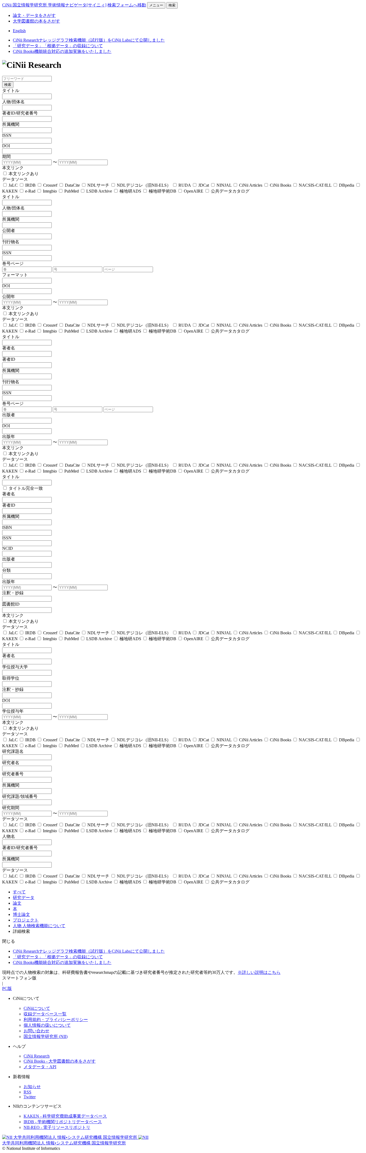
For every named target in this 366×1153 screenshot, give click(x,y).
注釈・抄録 (13, 593)
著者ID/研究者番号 (20, 113)
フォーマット (15, 274)
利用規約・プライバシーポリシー (56, 1019)
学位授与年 (13, 711)
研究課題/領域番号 (20, 796)
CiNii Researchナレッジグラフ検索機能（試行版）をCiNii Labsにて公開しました (89, 40)
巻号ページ (13, 263)
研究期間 (10, 807)
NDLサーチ (98, 185)
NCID (7, 548)
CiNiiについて (37, 1008)
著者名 (8, 348)
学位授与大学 (15, 667)
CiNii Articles (250, 185)
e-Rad (30, 191)
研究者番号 (13, 774)
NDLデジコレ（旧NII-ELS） (144, 185)
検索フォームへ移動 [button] (126, 5)
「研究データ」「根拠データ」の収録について (58, 45)
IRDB (30, 185)
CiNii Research (37, 1056)
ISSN (7, 135)
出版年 (8, 436)
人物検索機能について (44, 925)
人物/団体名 (13, 102)
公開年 (8, 296)
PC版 (7, 988)
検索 (172, 5)
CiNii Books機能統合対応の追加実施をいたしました (62, 51)
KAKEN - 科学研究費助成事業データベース (65, 1116)
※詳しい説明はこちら (259, 972)
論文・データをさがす (34, 15)
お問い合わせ (36, 1031)
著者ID (8, 359)
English (19, 30)
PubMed (71, 191)
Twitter (30, 1097)
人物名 (8, 836)
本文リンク (13, 167)
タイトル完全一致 (25, 488)
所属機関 (10, 124)
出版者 (8, 414)
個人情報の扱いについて (47, 1025)
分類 (6, 570)
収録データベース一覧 (45, 1014)
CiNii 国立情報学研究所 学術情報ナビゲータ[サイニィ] (54, 5)
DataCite (72, 185)
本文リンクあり (23, 173)
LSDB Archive (99, 191)
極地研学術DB (162, 191)
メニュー (156, 5)
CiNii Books (280, 185)
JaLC (13, 185)
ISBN (7, 527)
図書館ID (11, 604)
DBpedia (346, 185)
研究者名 (10, 762)
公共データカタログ (229, 191)
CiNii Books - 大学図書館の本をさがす (60, 1061)
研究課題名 (13, 751)
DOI (6, 145)
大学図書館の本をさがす (36, 21)
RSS (27, 1092)
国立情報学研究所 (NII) (46, 1036)
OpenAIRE (193, 191)
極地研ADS (130, 191)
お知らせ (32, 1086)
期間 (6, 156)
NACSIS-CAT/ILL (315, 185)
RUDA (184, 185)
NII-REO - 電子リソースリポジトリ (57, 1127)
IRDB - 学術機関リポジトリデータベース (63, 1121)
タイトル (10, 90)
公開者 (8, 230)
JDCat (203, 185)
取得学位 (10, 678)
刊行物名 (10, 242)
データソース (15, 179)
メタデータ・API (40, 1066)
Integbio (50, 191)
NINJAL (224, 185)
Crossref (50, 185)
